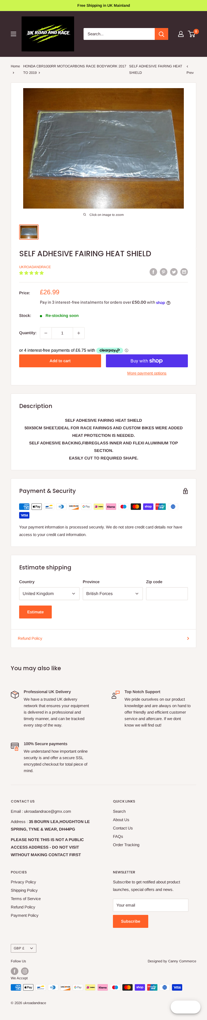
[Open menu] (13, 34)
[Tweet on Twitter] (174, 272)
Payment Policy (25, 915)
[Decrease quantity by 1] (45, 333)
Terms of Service (26, 898)
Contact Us (123, 828)
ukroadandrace (35, 267)
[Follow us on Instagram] (25, 971)
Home (15, 66)
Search (119, 811)
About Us (121, 819)
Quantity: (28, 332)
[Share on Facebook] (153, 272)
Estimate (35, 612)
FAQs (118, 836)
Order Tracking (126, 844)
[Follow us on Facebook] (14, 971)
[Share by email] (184, 272)
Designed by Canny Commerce (172, 961)
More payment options (147, 373)
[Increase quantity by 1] (78, 333)
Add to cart (60, 360)
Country (26, 581)
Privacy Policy (23, 882)
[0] (191, 34)
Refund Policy (30, 638)
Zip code (154, 581)
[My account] (181, 34)
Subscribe (130, 921)
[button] (32, 273)
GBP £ (19, 948)
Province (91, 581)
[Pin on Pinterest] (163, 272)
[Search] (161, 34)
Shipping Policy (24, 890)
